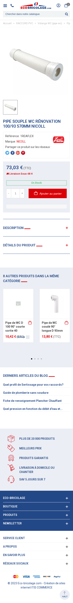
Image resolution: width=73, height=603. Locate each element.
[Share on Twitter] (7, 153)
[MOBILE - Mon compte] (58, 5)
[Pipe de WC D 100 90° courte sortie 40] (18, 304)
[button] (31, 358)
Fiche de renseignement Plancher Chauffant (32, 400)
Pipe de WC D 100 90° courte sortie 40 (15, 326)
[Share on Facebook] (13, 153)
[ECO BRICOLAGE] (36, 5)
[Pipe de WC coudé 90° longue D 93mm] (55, 304)
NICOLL (21, 141)
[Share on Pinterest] (23, 153)
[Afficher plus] (30, 323)
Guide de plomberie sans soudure (25, 392)
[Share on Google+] (18, 153)
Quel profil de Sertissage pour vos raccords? (33, 384)
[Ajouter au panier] (67, 323)
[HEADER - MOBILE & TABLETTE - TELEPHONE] (13, 5)
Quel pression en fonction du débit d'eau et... (33, 408)
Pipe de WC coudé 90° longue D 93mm (52, 326)
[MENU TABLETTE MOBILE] (6, 5)
